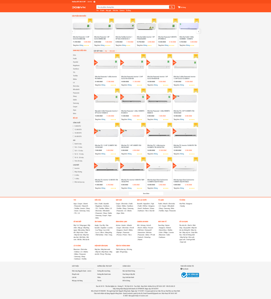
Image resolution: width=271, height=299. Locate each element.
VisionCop (147, 237)
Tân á (147, 211)
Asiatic (124, 225)
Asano (76, 211)
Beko (74, 113)
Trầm (106, 235)
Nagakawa (76, 65)
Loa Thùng (99, 230)
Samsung (76, 103)
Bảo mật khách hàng (129, 271)
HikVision (141, 230)
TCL (74, 72)
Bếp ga (80, 228)
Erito (74, 55)
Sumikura (76, 69)
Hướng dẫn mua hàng (103, 271)
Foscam (150, 228)
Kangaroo (152, 206)
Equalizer (103, 228)
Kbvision (148, 232)
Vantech (140, 237)
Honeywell (148, 230)
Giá (106, 51)
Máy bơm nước (105, 249)
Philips (166, 232)
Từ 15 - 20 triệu (79, 157)
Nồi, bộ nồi (86, 239)
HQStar (145, 206)
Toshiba (75, 76)
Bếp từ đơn (80, 232)
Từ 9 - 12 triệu (79, 151)
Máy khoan (105, 252)
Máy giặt (108, 10)
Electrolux (76, 86)
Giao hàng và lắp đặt (129, 274)
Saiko (168, 235)
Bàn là (190, 225)
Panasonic (76, 93)
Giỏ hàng (183, 7)
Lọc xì (97, 232)
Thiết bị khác (99, 235)
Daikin (75, 100)
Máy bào (97, 249)
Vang (110, 235)
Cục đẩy (102, 225)
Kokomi (168, 228)
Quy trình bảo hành (128, 277)
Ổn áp (102, 254)
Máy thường (78, 172)
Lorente (171, 232)
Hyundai (75, 62)
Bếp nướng (81, 230)
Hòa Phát (182, 204)
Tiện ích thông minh (189, 235)
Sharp (75, 96)
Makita (86, 252)
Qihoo (147, 235)
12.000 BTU (78, 129)
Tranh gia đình (190, 239)
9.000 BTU (78, 126)
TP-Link (152, 235)
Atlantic (129, 225)
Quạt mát (183, 242)
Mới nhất (112, 51)
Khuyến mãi (75, 274)
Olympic (119, 232)
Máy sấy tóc (186, 232)
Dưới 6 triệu (78, 144)
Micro (102, 232)
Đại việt (152, 211)
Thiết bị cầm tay (121, 249)
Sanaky (182, 206)
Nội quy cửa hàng (77, 280)
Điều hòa (115, 10)
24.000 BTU (78, 136)
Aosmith (139, 204)
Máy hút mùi (78, 235)
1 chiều (77, 178)
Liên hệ (89, 2)
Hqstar (167, 225)
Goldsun (77, 252)
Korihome (146, 208)
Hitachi (165, 204)
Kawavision (141, 232)
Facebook (185, 269)
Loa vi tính (106, 230)
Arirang (143, 225)
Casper (75, 106)
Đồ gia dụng (123, 252)
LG (74, 82)
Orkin (160, 232)
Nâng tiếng (108, 232)
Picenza (119, 235)
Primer (125, 235)
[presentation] (72, 31)
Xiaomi (86, 204)
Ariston (118, 225)
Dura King (161, 225)
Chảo (86, 232)
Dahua (145, 228)
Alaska (129, 211)
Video (99, 277)
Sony (88, 211)
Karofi (140, 208)
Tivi (97, 10)
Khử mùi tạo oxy (79, 182)
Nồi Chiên (82, 237)
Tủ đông (128, 10)
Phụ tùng (108, 254)
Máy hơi (98, 252)
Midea (75, 79)
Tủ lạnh (102, 10)
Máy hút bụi (183, 237)
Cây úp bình (186, 228)
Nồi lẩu (79, 239)
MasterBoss (163, 230)
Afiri (138, 225)
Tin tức (99, 280)
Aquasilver (146, 204)
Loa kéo (110, 228)
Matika (170, 230)
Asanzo (82, 208)
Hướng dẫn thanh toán (104, 274)
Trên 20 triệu (78, 161)
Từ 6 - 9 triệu (78, 147)
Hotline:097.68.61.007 (79, 2)
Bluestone (162, 235)
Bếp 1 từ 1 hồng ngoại (80, 225)
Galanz (119, 206)
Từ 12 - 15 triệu (79, 154)
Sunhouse (141, 211)
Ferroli (132, 228)
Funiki (75, 58)
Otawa (152, 208)
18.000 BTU (78, 133)
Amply (97, 225)
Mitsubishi (76, 89)
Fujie (152, 204)
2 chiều (77, 175)
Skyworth (85, 206)
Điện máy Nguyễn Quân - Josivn (81, 271)
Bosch (140, 228)
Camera (122, 10)
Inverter (77, 168)
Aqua (74, 110)
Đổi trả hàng (126, 280)
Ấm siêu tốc (183, 225)
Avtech (149, 225)
